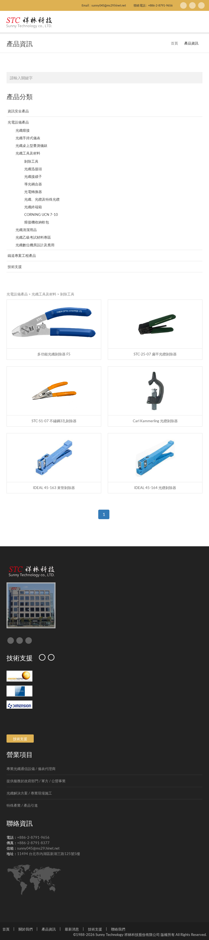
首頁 (174, 43)
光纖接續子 (33, 176)
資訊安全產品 (18, 111)
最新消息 (72, 929)
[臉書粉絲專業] (183, 5)
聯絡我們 (118, 929)
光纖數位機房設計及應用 (35, 245)
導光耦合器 (33, 184)
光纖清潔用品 (26, 230)
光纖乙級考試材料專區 (33, 237)
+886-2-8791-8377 (33, 843)
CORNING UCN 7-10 (41, 214)
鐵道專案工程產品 (22, 255)
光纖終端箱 (33, 207)
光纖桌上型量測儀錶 (31, 145)
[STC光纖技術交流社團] (192, 5)
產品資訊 (49, 929)
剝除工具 (31, 161)
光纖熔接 (23, 130)
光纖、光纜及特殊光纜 (42, 199)
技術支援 (15, 266)
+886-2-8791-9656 (160, 5)
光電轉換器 (33, 192)
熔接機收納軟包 (36, 222)
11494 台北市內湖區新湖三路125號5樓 (48, 853)
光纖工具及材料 (28, 153)
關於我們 (26, 929)
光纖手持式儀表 (28, 138)
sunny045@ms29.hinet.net (108, 5)
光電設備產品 (18, 122)
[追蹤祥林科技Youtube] (201, 5)
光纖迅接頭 (33, 169)
